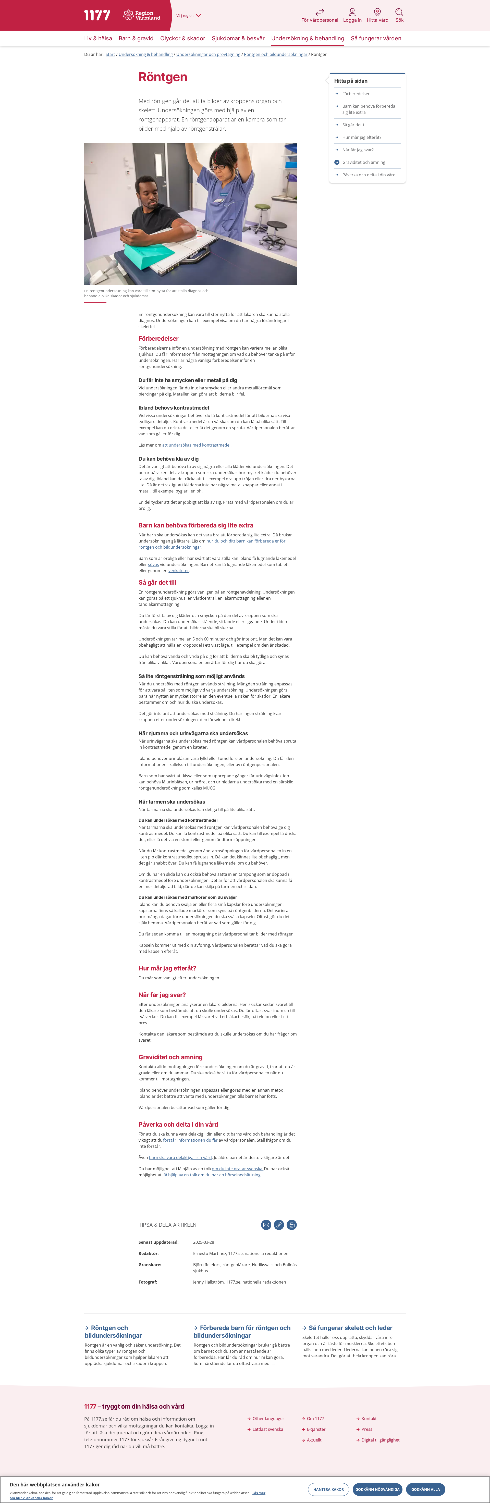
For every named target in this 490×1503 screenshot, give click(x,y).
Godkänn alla (425, 1489)
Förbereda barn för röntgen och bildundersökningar (242, 1331)
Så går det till (355, 125)
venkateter (178, 570)
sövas (153, 564)
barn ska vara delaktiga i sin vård (180, 1157)
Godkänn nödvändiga (378, 1489)
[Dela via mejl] (266, 1225)
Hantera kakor (328, 1489)
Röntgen (319, 54)
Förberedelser (356, 93)
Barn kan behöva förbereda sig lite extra (368, 109)
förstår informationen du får (190, 1140)
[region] (245, 1489)
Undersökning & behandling (146, 54)
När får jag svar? (358, 150)
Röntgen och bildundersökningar (276, 54)
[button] (292, 1225)
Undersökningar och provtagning (208, 54)
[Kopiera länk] (279, 1225)
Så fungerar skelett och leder (350, 1328)
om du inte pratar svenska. (237, 1169)
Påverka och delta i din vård (369, 175)
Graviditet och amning (363, 162)
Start (110, 54)
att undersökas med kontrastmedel (196, 445)
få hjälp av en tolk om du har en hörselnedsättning (212, 1175)
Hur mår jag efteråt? (361, 137)
